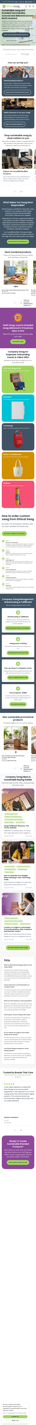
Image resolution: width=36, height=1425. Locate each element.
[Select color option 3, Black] (17, 286)
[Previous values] (14, 191)
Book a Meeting (11, 40)
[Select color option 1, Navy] (14, 286)
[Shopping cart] (30, 6)
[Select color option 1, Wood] (15, 752)
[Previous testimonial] (14, 1130)
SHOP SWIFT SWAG (18, 341)
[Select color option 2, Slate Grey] (15, 286)
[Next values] (21, 191)
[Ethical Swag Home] (11, 6)
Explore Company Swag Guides (18, 947)
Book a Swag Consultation (18, 1162)
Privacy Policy (22, 1413)
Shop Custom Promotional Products (16, 35)
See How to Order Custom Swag (14, 533)
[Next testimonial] (21, 1130)
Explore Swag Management (14, 124)
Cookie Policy (12, 1413)
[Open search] (26, 6)
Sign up (22, 2)
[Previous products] (14, 302)
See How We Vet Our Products (18, 241)
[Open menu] (33, 6)
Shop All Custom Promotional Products (28, 302)
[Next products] (21, 302)
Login (16, 2)
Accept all (15, 1416)
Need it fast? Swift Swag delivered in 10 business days (16, 45)
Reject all (15, 1420)
